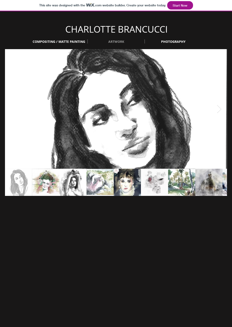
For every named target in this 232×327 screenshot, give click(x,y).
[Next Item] (219, 109)
